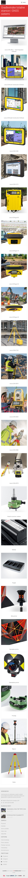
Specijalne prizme (14, 649)
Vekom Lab (3, 831)
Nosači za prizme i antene (14, 516)
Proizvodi (3, 823)
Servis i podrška (5, 828)
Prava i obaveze (5, 842)
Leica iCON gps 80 (14, 217)
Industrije (3, 826)
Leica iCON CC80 (14, 151)
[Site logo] (3, 2)
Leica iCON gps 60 (14, 284)
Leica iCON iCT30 (14, 350)
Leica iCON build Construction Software (14, 118)
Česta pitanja (4, 847)
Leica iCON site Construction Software (14, 84)
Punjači (14, 583)
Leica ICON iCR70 (14, 483)
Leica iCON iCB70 (14, 383)
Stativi (14, 782)
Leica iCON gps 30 (14, 317)
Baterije (14, 549)
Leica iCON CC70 (14, 184)
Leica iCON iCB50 (14, 417)
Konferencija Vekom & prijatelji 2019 (15, 815)
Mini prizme (14, 616)
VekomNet (3, 833)
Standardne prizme (14, 682)
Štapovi (14, 749)
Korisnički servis (5, 850)
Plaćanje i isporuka (5, 845)
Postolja (14, 715)
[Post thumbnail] (3, 810)
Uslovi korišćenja (5, 840)
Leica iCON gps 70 (14, 251)
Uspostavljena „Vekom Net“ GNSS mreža (16, 809)
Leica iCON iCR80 (14, 450)
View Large (25, 21)
